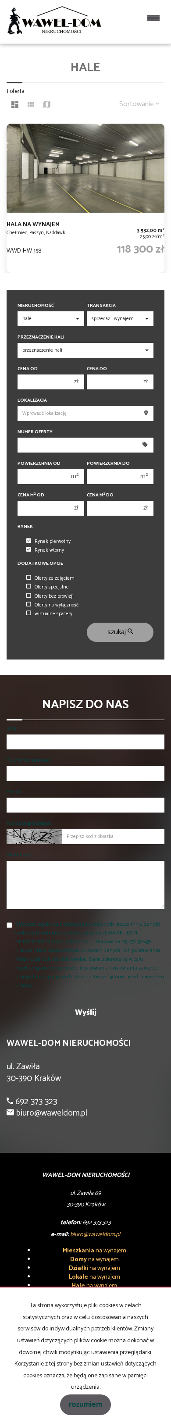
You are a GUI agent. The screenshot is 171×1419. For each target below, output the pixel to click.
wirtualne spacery (53, 614)
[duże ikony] (15, 105)
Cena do (97, 369)
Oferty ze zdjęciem (55, 578)
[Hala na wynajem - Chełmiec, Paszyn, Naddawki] (85, 198)
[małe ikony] (31, 105)
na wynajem (94, 1251)
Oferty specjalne (52, 587)
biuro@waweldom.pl (50, 1113)
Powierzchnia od (39, 463)
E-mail (14, 791)
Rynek (25, 527)
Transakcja (101, 306)
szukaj (117, 632)
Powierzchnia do (108, 463)
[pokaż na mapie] (47, 105)
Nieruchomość (36, 306)
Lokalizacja (32, 400)
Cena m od (31, 495)
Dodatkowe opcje (40, 563)
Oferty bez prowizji (54, 596)
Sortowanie (137, 104)
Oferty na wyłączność (56, 605)
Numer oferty (35, 432)
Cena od (28, 369)
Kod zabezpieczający (29, 823)
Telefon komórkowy (28, 760)
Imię (12, 728)
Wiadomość (19, 855)
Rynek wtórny (49, 550)
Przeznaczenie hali (41, 337)
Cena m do (100, 495)
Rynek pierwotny (53, 541)
